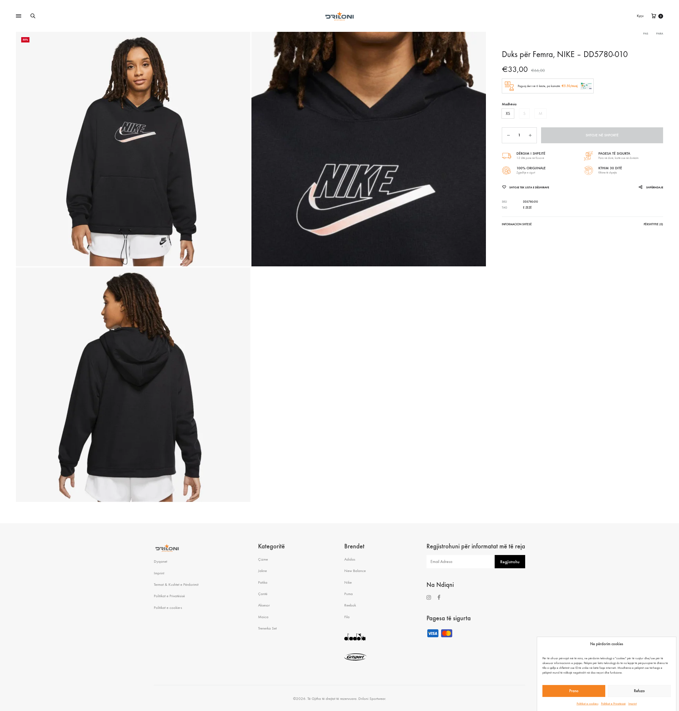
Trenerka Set (267, 628)
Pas (645, 33)
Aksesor (264, 605)
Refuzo (639, 690)
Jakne (262, 570)
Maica (263, 616)
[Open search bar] (33, 16)
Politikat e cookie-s (587, 703)
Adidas (349, 559)
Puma (348, 593)
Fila (347, 616)
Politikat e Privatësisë (613, 703)
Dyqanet (160, 561)
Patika (262, 582)
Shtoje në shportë (602, 135)
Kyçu (640, 16)
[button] (508, 113)
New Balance (355, 570)
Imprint (632, 703)
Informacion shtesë (517, 224)
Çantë (262, 593)
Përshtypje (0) (653, 224)
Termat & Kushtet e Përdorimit (176, 584)
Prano (573, 690)
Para (659, 33)
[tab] (517, 225)
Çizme (263, 559)
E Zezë (527, 207)
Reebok (350, 605)
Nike (348, 582)
